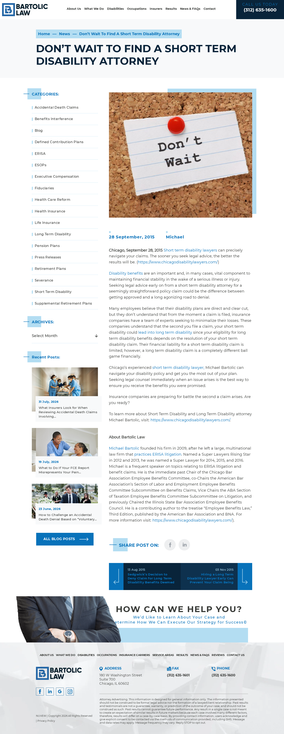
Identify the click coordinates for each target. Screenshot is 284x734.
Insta (50, 692)
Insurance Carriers (134, 655)
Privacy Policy (46, 720)
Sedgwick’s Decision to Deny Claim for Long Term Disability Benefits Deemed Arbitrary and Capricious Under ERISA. (151, 578)
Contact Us (235, 655)
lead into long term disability (165, 332)
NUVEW (41, 715)
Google (60, 692)
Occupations (136, 9)
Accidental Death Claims (56, 107)
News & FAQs (190, 9)
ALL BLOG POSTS (59, 539)
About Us (74, 9)
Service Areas (163, 655)
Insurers (156, 9)
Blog (39, 131)
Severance (44, 280)
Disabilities (115, 9)
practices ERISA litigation (157, 454)
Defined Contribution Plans (59, 142)
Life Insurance (47, 223)
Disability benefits (126, 273)
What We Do (94, 9)
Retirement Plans (50, 269)
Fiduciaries (44, 188)
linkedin (184, 544)
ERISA (40, 154)
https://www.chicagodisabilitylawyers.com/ (178, 262)
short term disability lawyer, (178, 367)
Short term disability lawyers (190, 250)
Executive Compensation (57, 177)
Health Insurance (50, 211)
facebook (170, 544)
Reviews (218, 655)
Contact (210, 9)
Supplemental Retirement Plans (63, 303)
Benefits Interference (54, 119)
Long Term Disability (53, 234)
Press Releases (48, 257)
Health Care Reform (52, 200)
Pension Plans (47, 246)
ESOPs (40, 165)
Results (171, 9)
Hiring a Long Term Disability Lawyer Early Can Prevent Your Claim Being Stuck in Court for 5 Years (210, 578)
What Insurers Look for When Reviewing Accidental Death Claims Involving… (68, 412)
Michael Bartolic (124, 448)
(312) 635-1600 (260, 10)
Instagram (70, 692)
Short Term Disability (53, 292)
